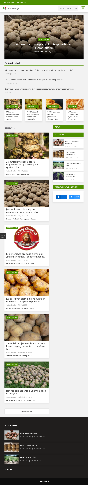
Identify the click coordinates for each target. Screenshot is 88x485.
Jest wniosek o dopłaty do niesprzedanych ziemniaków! (44, 46)
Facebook (61, 197)
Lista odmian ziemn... (29, 445)
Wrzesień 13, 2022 (71, 146)
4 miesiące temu (11, 84)
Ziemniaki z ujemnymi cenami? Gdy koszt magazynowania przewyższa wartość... (40, 80)
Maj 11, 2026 (23, 260)
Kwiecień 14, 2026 (25, 397)
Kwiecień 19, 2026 (25, 352)
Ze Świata (72, 106)
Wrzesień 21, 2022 (72, 157)
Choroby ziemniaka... (29, 433)
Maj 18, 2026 (50, 52)
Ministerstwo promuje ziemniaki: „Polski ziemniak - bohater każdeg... (26, 255)
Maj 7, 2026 (22, 305)
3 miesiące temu (11, 74)
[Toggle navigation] (82, 8)
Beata (40, 52)
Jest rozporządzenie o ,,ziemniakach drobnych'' (25, 90)
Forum (57, 127)
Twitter (77, 197)
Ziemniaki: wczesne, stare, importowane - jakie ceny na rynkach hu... (22, 164)
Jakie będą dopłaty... (29, 457)
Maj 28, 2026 (23, 171)
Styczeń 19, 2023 (71, 168)
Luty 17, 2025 (70, 180)
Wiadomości (44, 39)
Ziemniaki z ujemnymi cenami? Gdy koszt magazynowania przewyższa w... (26, 346)
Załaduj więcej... (27, 411)
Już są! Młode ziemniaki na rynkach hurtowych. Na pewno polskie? (34, 71)
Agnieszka (27, 436)
